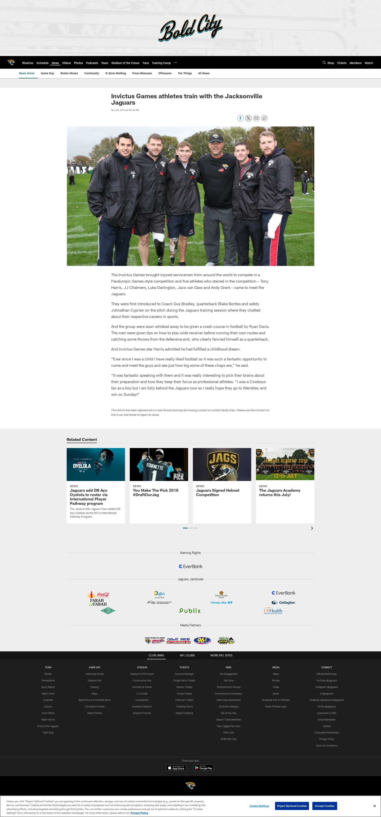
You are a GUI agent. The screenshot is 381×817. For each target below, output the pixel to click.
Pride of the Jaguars (48, 726)
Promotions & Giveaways (228, 693)
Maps (94, 693)
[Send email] (256, 120)
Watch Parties (94, 713)
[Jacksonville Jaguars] (190, 786)
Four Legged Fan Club (228, 726)
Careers (327, 726)
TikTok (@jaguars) (326, 706)
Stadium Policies (142, 713)
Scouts (48, 706)
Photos (276, 680)
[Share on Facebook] (240, 120)
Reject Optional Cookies (292, 805)
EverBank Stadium (142, 706)
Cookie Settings (259, 805)
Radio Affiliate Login (276, 706)
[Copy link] (264, 118)
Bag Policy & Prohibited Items (95, 699)
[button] (185, 528)
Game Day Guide (95, 673)
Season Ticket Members (228, 719)
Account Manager (184, 673)
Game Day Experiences (228, 699)
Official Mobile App (327, 673)
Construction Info (142, 680)
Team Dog (48, 732)
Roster (48, 673)
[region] (190, 806)
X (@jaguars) (326, 693)
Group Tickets (184, 693)
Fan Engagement (229, 673)
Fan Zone (229, 680)
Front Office (48, 713)
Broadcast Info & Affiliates (276, 699)
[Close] (374, 806)
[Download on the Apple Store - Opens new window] (176, 768)
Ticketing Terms (184, 706)
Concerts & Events (142, 687)
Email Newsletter (327, 719)
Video (276, 687)
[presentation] (312, 529)
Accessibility (142, 699)
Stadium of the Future (142, 673)
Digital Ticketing (184, 713)
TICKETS (184, 667)
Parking (94, 687)
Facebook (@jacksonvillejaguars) (327, 699)
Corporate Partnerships (326, 732)
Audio (276, 693)
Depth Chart (48, 693)
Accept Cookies (324, 805)
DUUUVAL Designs (229, 706)
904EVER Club (229, 739)
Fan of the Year (229, 713)
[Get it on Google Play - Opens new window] (203, 770)
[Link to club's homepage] (11, 62)
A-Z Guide (142, 693)
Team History (48, 719)
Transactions (48, 680)
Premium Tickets (184, 699)
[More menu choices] (175, 62)
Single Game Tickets (184, 680)
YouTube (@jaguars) (326, 680)
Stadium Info (95, 680)
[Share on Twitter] (248, 120)
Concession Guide (94, 706)
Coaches (48, 699)
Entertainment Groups (229, 687)
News (276, 673)
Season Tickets (184, 687)
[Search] (324, 62)
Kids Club (228, 732)
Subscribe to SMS (326, 713)
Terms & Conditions (326, 745)
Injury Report (48, 687)
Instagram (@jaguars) (327, 687)
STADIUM (142, 667)
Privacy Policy (326, 739)
